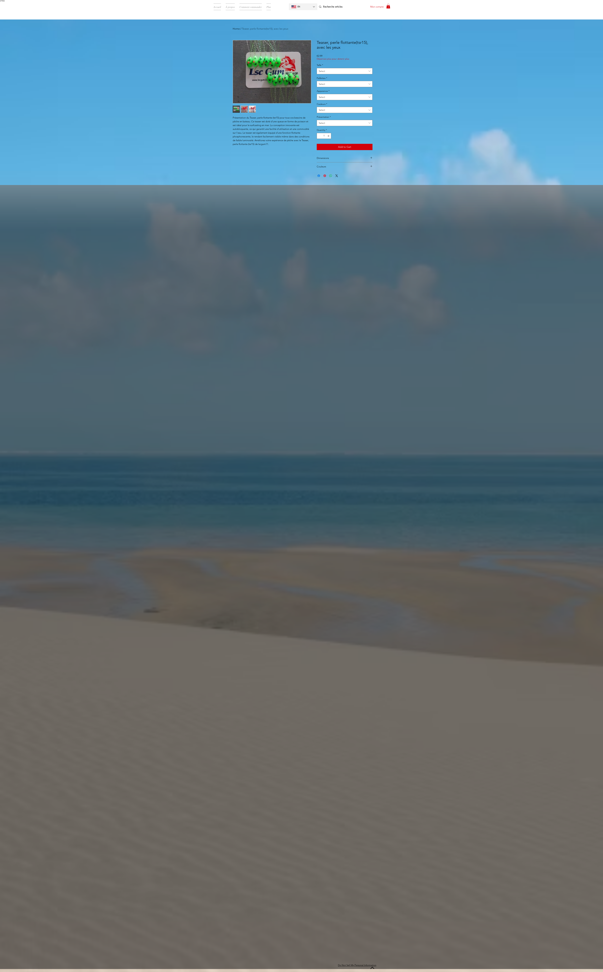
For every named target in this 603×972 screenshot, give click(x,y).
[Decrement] (319, 136)
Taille (320, 65)
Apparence (323, 91)
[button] (388, 6)
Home (236, 28)
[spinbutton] (324, 136)
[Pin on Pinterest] (325, 176)
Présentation (324, 117)
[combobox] (344, 71)
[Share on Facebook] (319, 176)
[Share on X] (337, 176)
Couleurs (322, 104)
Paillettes (322, 78)
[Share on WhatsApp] (331, 176)
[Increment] (329, 136)
